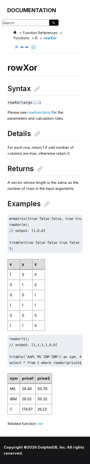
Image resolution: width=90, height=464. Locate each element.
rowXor (50, 38)
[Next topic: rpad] (27, 47)
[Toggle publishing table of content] (33, 47)
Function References (40, 33)
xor (40, 423)
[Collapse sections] (17, 47)
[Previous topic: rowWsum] (22, 47)
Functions (21, 38)
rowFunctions (39, 112)
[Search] (54, 22)
